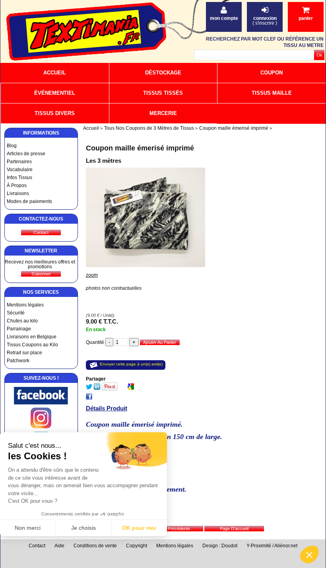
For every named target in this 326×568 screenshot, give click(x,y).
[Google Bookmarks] (131, 388)
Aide (59, 545)
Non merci (28, 528)
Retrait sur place (24, 352)
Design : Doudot (219, 545)
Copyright (136, 545)
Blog (12, 145)
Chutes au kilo (22, 321)
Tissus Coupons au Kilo (32, 344)
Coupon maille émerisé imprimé (140, 148)
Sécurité (16, 313)
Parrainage (19, 329)
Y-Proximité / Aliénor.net (271, 545)
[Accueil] (83, 32)
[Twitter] (89, 388)
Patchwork (18, 360)
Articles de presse (26, 153)
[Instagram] (41, 426)
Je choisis (83, 528)
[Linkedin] (97, 388)
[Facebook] (41, 403)
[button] (309, 554)
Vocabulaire (20, 169)
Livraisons (18, 193)
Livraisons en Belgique (31, 337)
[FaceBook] (89, 398)
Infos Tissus (19, 177)
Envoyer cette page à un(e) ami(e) (131, 364)
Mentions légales (25, 305)
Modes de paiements (29, 201)
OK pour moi (139, 528)
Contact (37, 545)
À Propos (17, 185)
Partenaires (19, 161)
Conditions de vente (95, 545)
